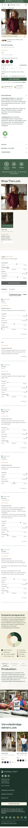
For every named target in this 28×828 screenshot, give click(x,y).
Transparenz (5, 152)
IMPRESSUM (3, 822)
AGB (14, 822)
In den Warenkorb (7, 226)
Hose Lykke (4, 229)
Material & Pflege (7, 148)
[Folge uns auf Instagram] (5, 776)
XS (3, 68)
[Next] (15, 762)
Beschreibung (6, 95)
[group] (14, 257)
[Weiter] (24, 21)
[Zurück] (4, 21)
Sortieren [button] (4, 289)
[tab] (15, 295)
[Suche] (5, 5)
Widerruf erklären (14, 803)
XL (20, 68)
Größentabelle (23, 65)
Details (3, 144)
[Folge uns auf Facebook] (2, 776)
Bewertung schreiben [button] (14, 283)
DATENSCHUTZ (10, 822)
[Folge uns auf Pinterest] (8, 776)
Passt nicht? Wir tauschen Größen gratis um (14, 2)
